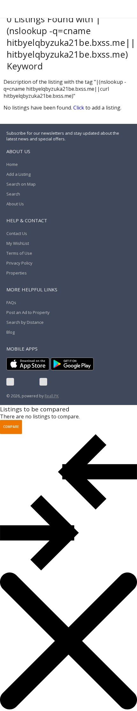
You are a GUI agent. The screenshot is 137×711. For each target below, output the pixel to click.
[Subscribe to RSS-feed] (43, 382)
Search (13, 194)
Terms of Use (19, 253)
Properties (16, 273)
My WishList (17, 243)
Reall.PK (52, 396)
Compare (11, 426)
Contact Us (16, 233)
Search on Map (21, 184)
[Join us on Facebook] (10, 382)
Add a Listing (18, 174)
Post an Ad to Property (28, 312)
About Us (15, 204)
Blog (10, 332)
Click (78, 107)
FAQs (11, 302)
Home (12, 164)
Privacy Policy (19, 263)
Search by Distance (25, 322)
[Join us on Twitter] (27, 382)
